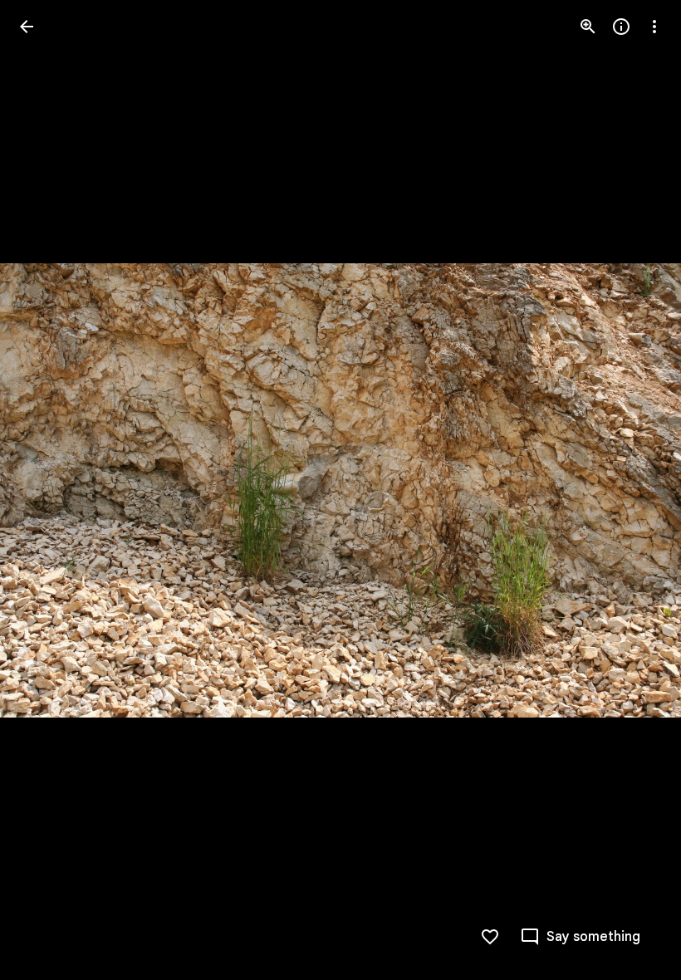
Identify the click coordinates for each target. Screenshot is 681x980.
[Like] (490, 937)
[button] (46, 490)
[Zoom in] (588, 26)
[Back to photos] (27, 27)
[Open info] (621, 26)
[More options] (654, 26)
